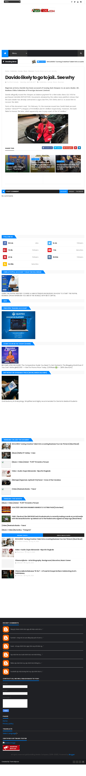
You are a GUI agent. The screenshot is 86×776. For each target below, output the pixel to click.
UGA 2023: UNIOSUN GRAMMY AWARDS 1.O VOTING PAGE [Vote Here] (37, 507)
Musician (31, 71)
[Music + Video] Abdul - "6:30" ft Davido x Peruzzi (30, 462)
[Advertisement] (43, 32)
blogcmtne (14, 627)
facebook (79, 191)
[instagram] (81, 2)
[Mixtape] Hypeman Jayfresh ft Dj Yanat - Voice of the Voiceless (36, 480)
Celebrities (13, 71)
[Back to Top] (83, 762)
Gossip (20, 71)
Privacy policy (8, 724)
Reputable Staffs (63, 535)
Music (25, 71)
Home (7, 71)
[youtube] (78, 2)
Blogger (72, 754)
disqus (71, 191)
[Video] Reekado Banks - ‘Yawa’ (24, 489)
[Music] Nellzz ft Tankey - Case (23, 453)
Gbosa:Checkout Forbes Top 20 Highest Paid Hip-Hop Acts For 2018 (68, 167)
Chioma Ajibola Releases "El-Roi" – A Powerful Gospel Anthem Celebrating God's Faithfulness (45, 572)
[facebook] (72, 2)
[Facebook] (74, 762)
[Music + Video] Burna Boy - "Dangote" (16, 530)
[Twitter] (80, 762)
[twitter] (75, 2)
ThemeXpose (14, 762)
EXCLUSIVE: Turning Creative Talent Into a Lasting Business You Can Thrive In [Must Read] (45, 444)
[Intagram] (77, 762)
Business (33, 61)
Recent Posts (22, 535)
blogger (63, 191)
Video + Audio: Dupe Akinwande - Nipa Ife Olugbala (31, 471)
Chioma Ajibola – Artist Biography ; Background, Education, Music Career (43, 560)
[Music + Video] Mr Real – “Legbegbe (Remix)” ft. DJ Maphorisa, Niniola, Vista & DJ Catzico (42, 165)
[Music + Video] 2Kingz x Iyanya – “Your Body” (15, 168)
